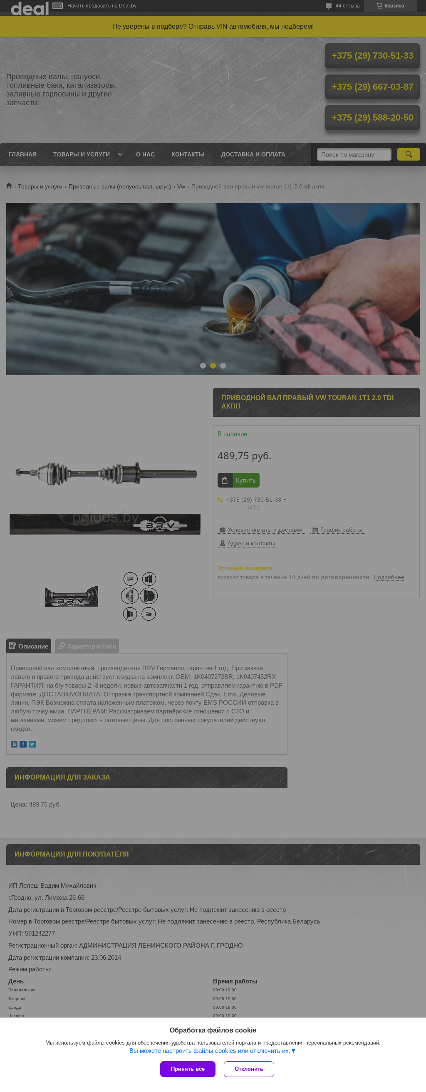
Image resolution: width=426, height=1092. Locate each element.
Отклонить (249, 1069)
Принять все (188, 1069)
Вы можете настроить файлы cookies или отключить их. (209, 1050)
